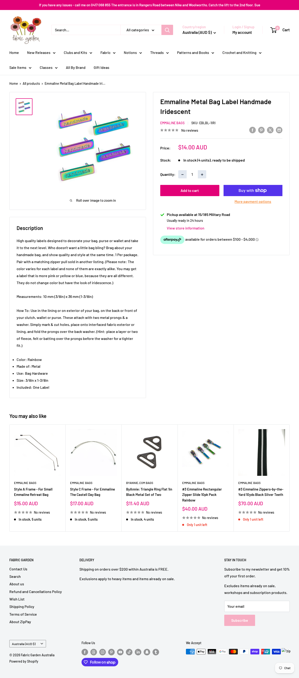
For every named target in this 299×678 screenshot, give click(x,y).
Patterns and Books (193, 52)
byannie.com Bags (139, 483)
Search (15, 576)
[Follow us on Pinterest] (111, 652)
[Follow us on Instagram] (102, 652)
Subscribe (239, 620)
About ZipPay (20, 621)
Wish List (17, 599)
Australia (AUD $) (24, 644)
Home (14, 52)
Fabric (105, 52)
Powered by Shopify (23, 661)
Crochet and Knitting (239, 52)
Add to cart (190, 190)
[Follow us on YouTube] (120, 652)
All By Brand (75, 67)
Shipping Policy (21, 606)
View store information (185, 228)
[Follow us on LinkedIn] (138, 652)
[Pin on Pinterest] (261, 129)
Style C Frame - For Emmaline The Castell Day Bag (92, 492)
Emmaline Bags (172, 123)
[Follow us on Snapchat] (147, 652)
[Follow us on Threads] (93, 652)
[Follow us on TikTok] (129, 652)
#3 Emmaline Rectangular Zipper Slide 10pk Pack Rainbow (202, 494)
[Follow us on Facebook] (85, 652)
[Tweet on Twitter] (270, 129)
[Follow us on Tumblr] (156, 652)
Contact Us (18, 569)
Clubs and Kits (75, 52)
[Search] (167, 30)
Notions (130, 52)
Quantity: (167, 174)
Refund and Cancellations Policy (35, 591)
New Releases (38, 52)
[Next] (290, 478)
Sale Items (17, 67)
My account (242, 32)
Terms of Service (23, 614)
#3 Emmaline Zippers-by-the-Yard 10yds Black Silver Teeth (260, 492)
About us (16, 584)
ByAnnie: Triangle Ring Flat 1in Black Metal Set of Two (149, 492)
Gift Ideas (101, 67)
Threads (157, 52)
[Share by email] (279, 129)
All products (31, 83)
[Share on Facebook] (252, 129)
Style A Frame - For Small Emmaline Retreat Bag (33, 492)
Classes (46, 67)
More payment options (253, 201)
